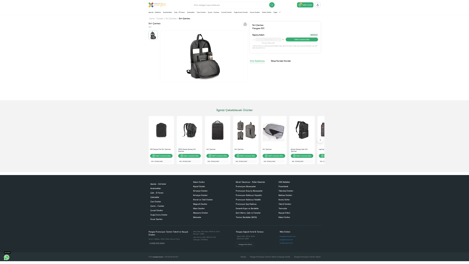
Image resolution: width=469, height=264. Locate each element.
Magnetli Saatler (200, 204)
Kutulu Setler (284, 199)
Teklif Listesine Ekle (301, 39)
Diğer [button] (276, 12)
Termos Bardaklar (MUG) (246, 217)
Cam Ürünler (155, 201)
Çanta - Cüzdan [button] (213, 12)
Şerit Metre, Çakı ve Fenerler (248, 213)
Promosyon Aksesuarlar (246, 186)
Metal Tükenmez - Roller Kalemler (250, 182)
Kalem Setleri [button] (266, 12)
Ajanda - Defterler (158, 184)
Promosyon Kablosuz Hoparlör (249, 195)
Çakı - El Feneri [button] (179, 12)
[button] (320, 140)
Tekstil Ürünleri (284, 204)
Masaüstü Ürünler (200, 213)
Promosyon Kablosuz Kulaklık (248, 199)
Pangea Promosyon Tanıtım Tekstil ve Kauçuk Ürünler (270, 257)
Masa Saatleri (199, 208)
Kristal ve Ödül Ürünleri (203, 199)
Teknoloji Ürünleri (285, 191)
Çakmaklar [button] (191, 12)
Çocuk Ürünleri (156, 210)
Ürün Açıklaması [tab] (257, 61)
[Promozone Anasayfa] (157, 4)
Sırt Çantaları (171, 18)
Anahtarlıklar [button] (167, 12)
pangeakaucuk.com (286, 240)
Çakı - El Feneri (156, 193)
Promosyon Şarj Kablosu (246, 204)
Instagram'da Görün (245, 244)
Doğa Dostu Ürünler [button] (241, 12)
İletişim (243, 257)
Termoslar (282, 208)
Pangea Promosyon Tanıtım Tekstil (307, 257)
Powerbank (283, 186)
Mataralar (197, 217)
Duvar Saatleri (156, 219)
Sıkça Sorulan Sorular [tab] (281, 61)
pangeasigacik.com (286, 243)
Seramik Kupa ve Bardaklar (247, 208)
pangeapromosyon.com (288, 236)
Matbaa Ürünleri (285, 195)
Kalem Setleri (199, 182)
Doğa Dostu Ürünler (158, 215)
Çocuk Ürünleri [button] (226, 12)
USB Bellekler (284, 182)
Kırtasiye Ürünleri (200, 191)
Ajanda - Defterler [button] (155, 12)
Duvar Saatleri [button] (255, 12)
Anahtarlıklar (155, 188)
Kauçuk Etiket (284, 213)
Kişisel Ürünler (199, 186)
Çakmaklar (154, 197)
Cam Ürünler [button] (201, 12)
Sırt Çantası (184, 18)
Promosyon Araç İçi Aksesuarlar (249, 191)
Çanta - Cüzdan (156, 18)
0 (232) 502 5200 (157, 243)
